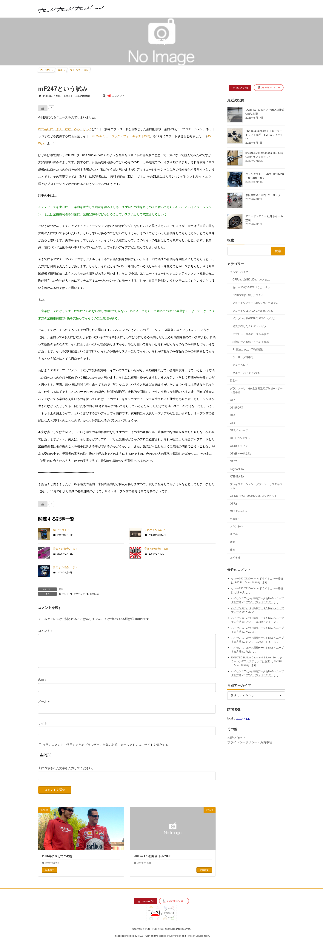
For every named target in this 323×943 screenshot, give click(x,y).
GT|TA (233, 461)
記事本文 (49, 869)
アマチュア (79, 593)
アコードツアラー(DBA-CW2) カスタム (256, 303)
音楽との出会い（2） (156, 548)
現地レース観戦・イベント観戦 (251, 341)
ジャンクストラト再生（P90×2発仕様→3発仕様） (264, 176)
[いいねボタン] (42, 108)
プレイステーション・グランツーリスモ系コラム (256, 486)
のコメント (116, 95)
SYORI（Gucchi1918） (248, 582)
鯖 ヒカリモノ (61, 530)
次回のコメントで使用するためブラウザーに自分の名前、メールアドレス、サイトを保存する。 (107, 744)
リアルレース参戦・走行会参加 (251, 334)
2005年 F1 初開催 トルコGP (152, 856)
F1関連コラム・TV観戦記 (248, 349)
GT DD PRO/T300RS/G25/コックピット (253, 495)
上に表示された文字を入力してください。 (66, 768)
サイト (42, 723)
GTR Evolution (238, 511)
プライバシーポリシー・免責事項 (249, 742)
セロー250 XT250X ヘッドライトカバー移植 (257, 578)
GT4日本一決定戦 (240, 453)
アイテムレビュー (243, 365)
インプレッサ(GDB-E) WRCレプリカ (254, 318)
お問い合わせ (236, 738)
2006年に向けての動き (57, 856)
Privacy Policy (174, 935)
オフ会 (234, 534)
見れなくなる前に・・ (157, 530)
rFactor (234, 518)
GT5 (232, 422)
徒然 (232, 549)
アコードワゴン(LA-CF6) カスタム (253, 310)
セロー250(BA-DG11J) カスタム (251, 287)
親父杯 (234, 380)
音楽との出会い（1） (65, 567)
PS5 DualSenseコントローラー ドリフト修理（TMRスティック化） (264, 134)
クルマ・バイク (239, 271)
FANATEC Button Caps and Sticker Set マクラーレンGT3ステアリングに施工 (257, 659)
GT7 (232, 400)
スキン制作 (236, 526)
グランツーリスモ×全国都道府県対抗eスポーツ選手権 (256, 390)
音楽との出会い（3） (65, 548)
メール (44, 701)
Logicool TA (237, 469)
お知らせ (235, 557)
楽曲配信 (94, 593)
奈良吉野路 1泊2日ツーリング (263, 195)
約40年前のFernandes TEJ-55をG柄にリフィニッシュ (264, 155)
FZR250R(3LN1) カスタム (248, 295)
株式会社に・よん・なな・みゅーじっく (65, 129)
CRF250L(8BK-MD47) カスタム (251, 279)
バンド (65, 593)
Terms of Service (194, 935)
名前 (42, 679)
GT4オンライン (239, 445)
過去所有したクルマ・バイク (250, 326)
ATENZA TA (237, 476)
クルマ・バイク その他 (246, 372)
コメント (45, 630)
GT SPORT (236, 407)
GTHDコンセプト (240, 438)
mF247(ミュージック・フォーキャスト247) (121, 136)
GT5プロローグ (239, 430)
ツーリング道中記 (243, 357)
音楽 (61, 589)
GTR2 (233, 503)
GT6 (232, 415)
